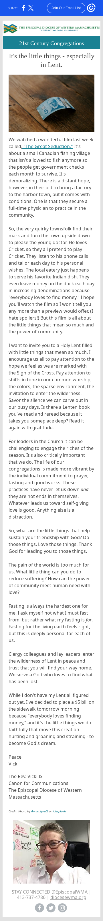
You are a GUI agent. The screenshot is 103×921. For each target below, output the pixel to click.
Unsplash (59, 811)
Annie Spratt (39, 811)
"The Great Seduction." (47, 146)
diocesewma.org (68, 897)
